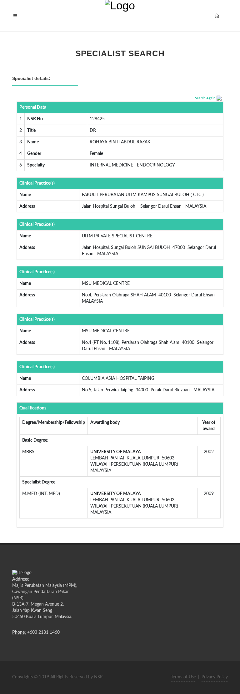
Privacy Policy (215, 677)
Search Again (205, 98)
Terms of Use (183, 677)
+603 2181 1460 (43, 632)
